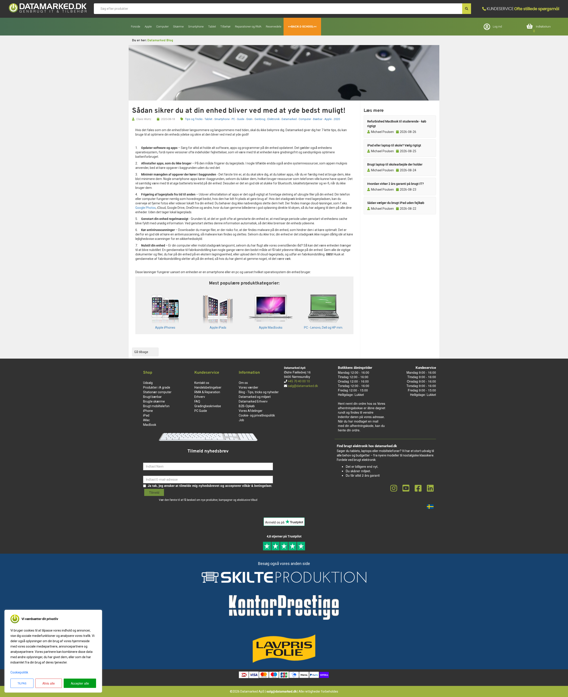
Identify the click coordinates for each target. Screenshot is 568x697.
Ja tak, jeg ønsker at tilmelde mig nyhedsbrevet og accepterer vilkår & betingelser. (210, 485)
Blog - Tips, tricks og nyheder (259, 392)
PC (233, 119)
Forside (135, 26)
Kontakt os (201, 383)
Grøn (249, 119)
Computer (305, 119)
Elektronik (273, 119)
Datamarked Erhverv (253, 401)
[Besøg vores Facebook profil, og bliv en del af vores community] (418, 488)
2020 (337, 119)
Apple (328, 119)
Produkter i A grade (156, 387)
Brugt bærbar (152, 397)
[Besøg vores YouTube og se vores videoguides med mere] (405, 488)
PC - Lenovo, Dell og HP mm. (323, 327)
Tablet (208, 119)
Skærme (178, 26)
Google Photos (145, 207)
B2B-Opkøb (247, 406)
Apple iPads (218, 327)
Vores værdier (248, 387)
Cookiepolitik (19, 672)
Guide (240, 119)
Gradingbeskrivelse (207, 406)
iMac (146, 420)
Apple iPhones (165, 327)
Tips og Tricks (194, 119)
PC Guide (200, 411)
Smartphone (222, 119)
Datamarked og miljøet (255, 397)
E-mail (147, 472)
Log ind (497, 26)
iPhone (148, 411)
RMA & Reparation (207, 392)
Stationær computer (157, 392)
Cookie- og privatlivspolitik (257, 415)
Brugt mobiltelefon (156, 406)
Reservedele (273, 26)
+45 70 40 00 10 (298, 381)
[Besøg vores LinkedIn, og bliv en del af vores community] (430, 488)
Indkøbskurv (543, 26)
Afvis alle (48, 683)
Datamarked (289, 119)
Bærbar (317, 119)
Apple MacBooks (270, 327)
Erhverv (199, 397)
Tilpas (22, 683)
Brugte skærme (154, 401)
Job (241, 420)
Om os (243, 383)
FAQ (197, 401)
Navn (147, 459)
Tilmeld (154, 492)
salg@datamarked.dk (303, 386)
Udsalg (148, 383)
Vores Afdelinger (250, 411)
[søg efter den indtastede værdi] (466, 8)
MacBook (149, 424)
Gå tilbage (141, 352)
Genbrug (259, 119)
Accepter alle (80, 683)
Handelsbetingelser (207, 387)
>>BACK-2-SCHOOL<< (302, 26)
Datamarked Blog (160, 40)
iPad (146, 415)
